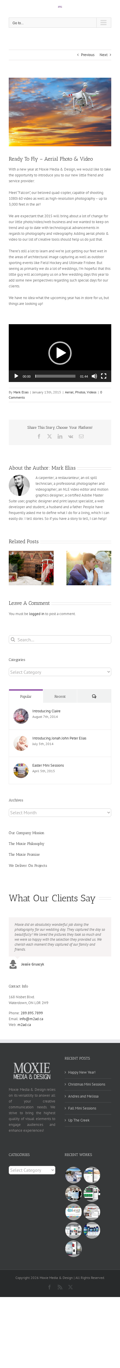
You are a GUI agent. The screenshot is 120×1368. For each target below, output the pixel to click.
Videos (91, 392)
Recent (60, 696)
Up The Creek (78, 1120)
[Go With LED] (73, 1193)
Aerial (69, 392)
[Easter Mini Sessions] (21, 765)
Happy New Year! (82, 1072)
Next (103, 54)
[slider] (55, 376)
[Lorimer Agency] (73, 1212)
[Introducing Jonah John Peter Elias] (21, 738)
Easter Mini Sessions (48, 765)
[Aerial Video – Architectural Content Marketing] (73, 1175)
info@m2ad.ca (31, 1018)
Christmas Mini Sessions (86, 1084)
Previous (87, 54)
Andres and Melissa (83, 1096)
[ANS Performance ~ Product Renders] (91, 1230)
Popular (26, 696)
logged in (36, 613)
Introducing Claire (46, 711)
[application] (60, 353)
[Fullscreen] (104, 376)
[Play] (16, 376)
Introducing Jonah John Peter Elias (59, 738)
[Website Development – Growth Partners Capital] (91, 1193)
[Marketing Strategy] (91, 1212)
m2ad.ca (24, 1024)
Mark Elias (21, 392)
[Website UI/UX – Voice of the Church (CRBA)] (91, 1175)
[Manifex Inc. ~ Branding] (73, 1230)
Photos (80, 392)
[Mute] (94, 376)
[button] (60, 353)
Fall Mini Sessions (82, 1108)
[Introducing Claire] (21, 711)
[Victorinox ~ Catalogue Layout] (73, 1248)
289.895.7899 (32, 1013)
